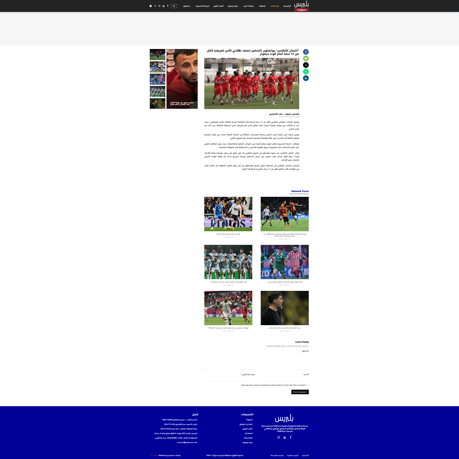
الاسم (305, 374)
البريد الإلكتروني (247, 374)
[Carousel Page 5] (157, 103)
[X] (155, 6)
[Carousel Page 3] (157, 79)
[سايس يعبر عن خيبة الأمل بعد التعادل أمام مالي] (182, 79)
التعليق (305, 351)
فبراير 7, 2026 (284, 331)
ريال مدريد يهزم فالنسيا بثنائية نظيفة (228, 234)
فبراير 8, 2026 (227, 237)
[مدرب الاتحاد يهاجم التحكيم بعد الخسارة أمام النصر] (285, 308)
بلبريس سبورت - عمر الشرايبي (284, 114)
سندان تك (154, 455)
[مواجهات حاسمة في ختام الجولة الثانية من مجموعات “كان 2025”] (228, 308)
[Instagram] (159, 6)
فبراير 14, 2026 (283, 239)
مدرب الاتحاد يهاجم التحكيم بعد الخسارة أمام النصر (284, 328)
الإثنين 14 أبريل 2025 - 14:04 (289, 116)
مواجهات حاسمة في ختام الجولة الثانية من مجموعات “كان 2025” (228, 328)
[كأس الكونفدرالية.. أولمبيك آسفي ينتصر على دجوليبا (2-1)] (228, 262)
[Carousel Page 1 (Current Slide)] (157, 54)
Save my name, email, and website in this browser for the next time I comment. (273, 385)
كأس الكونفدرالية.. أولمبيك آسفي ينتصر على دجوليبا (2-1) (228, 282)
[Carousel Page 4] (157, 91)
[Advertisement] (251, 178)
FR (174, 6)
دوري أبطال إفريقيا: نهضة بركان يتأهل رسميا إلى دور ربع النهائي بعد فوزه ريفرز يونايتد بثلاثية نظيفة (284, 235)
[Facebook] (167, 6)
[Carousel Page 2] (157, 66)
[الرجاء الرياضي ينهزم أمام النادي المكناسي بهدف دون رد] (285, 262)
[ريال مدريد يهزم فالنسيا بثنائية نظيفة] (228, 214)
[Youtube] (163, 6)
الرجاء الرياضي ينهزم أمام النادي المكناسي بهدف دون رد (284, 282)
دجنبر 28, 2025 (227, 331)
